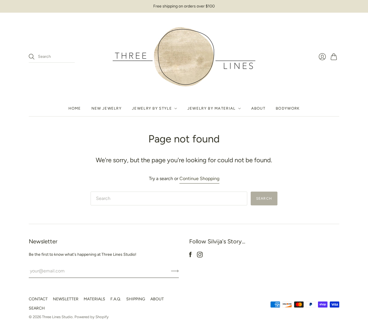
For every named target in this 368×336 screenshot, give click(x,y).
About (258, 108)
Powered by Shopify (91, 317)
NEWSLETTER (65, 299)
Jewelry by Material (211, 108)
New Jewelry (106, 108)
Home (74, 108)
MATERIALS (94, 299)
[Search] (31, 57)
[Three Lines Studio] (184, 56)
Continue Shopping (199, 178)
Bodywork (288, 108)
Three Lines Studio (57, 317)
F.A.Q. (115, 299)
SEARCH (37, 308)
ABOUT (157, 299)
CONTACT (38, 299)
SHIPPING (135, 299)
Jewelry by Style (152, 108)
